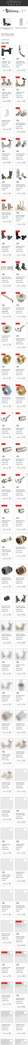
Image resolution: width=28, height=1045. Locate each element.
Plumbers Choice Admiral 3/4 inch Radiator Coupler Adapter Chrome (20, 724)
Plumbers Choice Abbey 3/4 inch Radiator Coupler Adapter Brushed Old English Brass (20, 578)
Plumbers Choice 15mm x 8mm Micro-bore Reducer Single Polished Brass (20, 370)
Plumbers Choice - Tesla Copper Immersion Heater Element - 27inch (6, 308)
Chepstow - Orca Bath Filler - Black (6, 62)
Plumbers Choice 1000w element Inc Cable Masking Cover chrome (21, 339)
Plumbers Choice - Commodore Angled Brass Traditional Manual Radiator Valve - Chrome (6, 154)
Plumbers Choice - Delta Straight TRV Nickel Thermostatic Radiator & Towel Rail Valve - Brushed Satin (21, 185)
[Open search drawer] (22, 11)
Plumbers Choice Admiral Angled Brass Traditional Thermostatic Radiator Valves (6, 755)
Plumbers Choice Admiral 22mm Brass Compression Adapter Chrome (7, 724)
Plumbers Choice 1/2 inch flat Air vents (20, 308)
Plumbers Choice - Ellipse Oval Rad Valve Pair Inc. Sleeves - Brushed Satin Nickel (21, 216)
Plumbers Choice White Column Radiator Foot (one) (6, 121)
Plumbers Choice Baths (21, 27)
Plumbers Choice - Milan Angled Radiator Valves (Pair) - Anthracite (6, 247)
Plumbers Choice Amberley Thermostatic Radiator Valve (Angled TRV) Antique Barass (6, 845)
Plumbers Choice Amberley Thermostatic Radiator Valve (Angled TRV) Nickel (21, 93)
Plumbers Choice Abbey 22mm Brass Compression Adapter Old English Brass (21, 548)
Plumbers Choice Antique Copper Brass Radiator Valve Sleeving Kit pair (6, 875)
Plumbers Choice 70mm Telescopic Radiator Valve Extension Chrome (6, 550)
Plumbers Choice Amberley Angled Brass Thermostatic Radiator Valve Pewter (21, 814)
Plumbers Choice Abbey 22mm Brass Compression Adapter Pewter (7, 578)
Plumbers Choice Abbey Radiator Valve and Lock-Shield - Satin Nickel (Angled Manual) (7, 665)
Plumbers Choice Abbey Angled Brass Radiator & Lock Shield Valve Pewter (21, 607)
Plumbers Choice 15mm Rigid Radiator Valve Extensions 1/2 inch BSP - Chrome (6, 521)
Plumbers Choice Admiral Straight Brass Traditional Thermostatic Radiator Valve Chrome (20, 783)
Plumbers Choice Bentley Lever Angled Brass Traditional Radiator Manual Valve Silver (21, 873)
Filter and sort (5, 39)
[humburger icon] (3, 10)
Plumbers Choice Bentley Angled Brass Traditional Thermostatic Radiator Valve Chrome (20, 937)
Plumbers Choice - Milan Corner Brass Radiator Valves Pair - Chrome (7, 278)
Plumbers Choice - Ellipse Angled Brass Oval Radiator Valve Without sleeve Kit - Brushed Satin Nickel (7, 213)
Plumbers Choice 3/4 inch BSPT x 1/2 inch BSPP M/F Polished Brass (21, 398)
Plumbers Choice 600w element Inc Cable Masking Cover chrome (20, 490)
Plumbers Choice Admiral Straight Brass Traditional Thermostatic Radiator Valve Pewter (6, 811)
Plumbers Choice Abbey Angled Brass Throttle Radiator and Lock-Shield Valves (21, 635)
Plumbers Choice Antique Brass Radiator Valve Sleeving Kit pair (20, 845)
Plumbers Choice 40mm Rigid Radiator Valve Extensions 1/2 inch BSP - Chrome (6, 460)
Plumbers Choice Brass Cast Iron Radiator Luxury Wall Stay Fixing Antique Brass (6, 934)
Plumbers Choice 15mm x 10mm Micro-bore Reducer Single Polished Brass (6, 370)
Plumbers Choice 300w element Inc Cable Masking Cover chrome (6, 429)
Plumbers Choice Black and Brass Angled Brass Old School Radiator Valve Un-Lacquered (6, 996)
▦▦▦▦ (7, 42)
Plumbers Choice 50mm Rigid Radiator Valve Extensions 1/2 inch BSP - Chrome (21, 460)
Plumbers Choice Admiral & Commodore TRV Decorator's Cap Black (20, 696)
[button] (26, 22)
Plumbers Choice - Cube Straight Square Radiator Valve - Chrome (21, 154)
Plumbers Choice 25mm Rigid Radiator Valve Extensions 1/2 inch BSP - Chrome (21, 521)
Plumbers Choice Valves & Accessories (6, 28)
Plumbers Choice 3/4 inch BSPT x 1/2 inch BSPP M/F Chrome (6, 398)
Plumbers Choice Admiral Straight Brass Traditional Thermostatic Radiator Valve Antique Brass (20, 752)
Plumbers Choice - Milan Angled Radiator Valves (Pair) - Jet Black (21, 247)
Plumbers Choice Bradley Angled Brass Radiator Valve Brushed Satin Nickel (21, 999)
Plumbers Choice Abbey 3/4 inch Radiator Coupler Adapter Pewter (6, 607)
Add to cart (5, 70)
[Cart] (25, 11)
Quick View (6, 101)
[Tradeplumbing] (13, 11)
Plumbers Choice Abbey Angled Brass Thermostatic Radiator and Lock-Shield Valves (7, 635)
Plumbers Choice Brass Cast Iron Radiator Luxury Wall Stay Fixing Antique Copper (6, 1025)
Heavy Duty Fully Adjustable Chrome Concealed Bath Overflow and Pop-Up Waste (21, 62)
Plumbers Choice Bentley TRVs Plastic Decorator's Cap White (6, 968)
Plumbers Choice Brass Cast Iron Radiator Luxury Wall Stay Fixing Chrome (20, 1025)
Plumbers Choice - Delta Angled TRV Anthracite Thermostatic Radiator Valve (6, 185)
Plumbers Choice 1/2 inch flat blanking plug (6, 336)
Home (2, 35)
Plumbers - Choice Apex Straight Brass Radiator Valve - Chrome (7, 93)
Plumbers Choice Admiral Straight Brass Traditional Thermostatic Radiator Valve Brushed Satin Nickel (6, 783)
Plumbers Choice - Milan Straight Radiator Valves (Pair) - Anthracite (21, 278)
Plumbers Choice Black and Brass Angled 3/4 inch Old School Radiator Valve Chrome (21, 968)
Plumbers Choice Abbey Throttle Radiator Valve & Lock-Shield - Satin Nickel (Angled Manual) (6, 696)
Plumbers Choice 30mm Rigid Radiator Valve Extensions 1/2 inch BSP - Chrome (21, 429)
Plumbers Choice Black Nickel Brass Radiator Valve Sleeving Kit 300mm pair (6, 906)
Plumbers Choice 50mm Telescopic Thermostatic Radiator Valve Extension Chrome (6, 490)
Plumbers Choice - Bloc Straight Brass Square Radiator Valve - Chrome (21, 124)
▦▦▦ (3, 42)
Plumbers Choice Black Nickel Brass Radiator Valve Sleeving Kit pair (20, 906)
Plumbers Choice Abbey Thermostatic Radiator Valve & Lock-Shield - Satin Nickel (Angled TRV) (21, 665)
